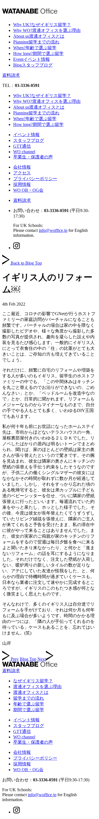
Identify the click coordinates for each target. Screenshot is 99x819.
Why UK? (42, 24)
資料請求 (11, 75)
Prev (15, 659)
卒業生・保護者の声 (33, 157)
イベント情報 (26, 134)
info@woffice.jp (53, 230)
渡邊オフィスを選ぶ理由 (37, 686)
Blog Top (28, 659)
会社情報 (22, 167)
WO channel (24, 151)
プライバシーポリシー (35, 178)
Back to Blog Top (26, 263)
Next (41, 659)
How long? (38, 53)
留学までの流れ (28, 698)
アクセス (22, 173)
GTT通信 (22, 146)
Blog (33, 65)
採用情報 (22, 184)
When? (34, 47)
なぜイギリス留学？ (33, 680)
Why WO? (47, 30)
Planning (36, 42)
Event (31, 59)
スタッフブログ (28, 140)
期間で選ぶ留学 (28, 709)
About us (38, 36)
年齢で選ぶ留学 (28, 704)
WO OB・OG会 (28, 190)
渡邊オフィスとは (30, 692)
